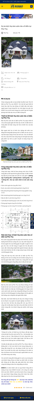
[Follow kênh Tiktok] (32, 223)
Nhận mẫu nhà (26, 398)
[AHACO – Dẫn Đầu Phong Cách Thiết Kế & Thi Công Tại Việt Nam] (17, 6)
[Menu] (2, 6)
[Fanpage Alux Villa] (32, 215)
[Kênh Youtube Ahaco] (32, 219)
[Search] (31, 6)
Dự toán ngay (9, 398)
